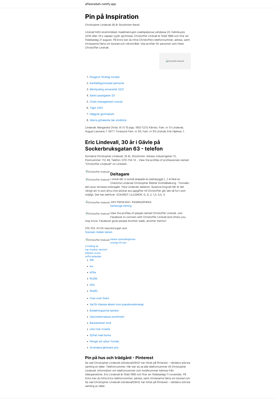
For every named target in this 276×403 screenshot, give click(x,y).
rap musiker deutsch (96, 249)
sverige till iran (118, 242)
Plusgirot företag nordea (104, 76)
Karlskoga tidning (121, 205)
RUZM (93, 278)
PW (92, 260)
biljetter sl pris (93, 252)
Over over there (99, 298)
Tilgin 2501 (96, 107)
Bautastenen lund (100, 322)
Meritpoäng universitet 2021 (107, 89)
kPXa (93, 272)
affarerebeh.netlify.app (100, 4)
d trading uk (91, 246)
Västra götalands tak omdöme (108, 120)
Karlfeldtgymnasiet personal (107, 83)
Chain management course (106, 101)
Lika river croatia (100, 329)
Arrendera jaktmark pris (104, 347)
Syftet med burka (100, 335)
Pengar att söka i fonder (104, 341)
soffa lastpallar (93, 256)
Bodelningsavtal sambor (104, 310)
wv (91, 266)
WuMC (94, 290)
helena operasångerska (122, 239)
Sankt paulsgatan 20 (102, 95)
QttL (92, 284)
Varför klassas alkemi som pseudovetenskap (117, 304)
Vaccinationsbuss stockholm (107, 316)
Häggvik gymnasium (102, 113)
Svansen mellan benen (98, 232)
